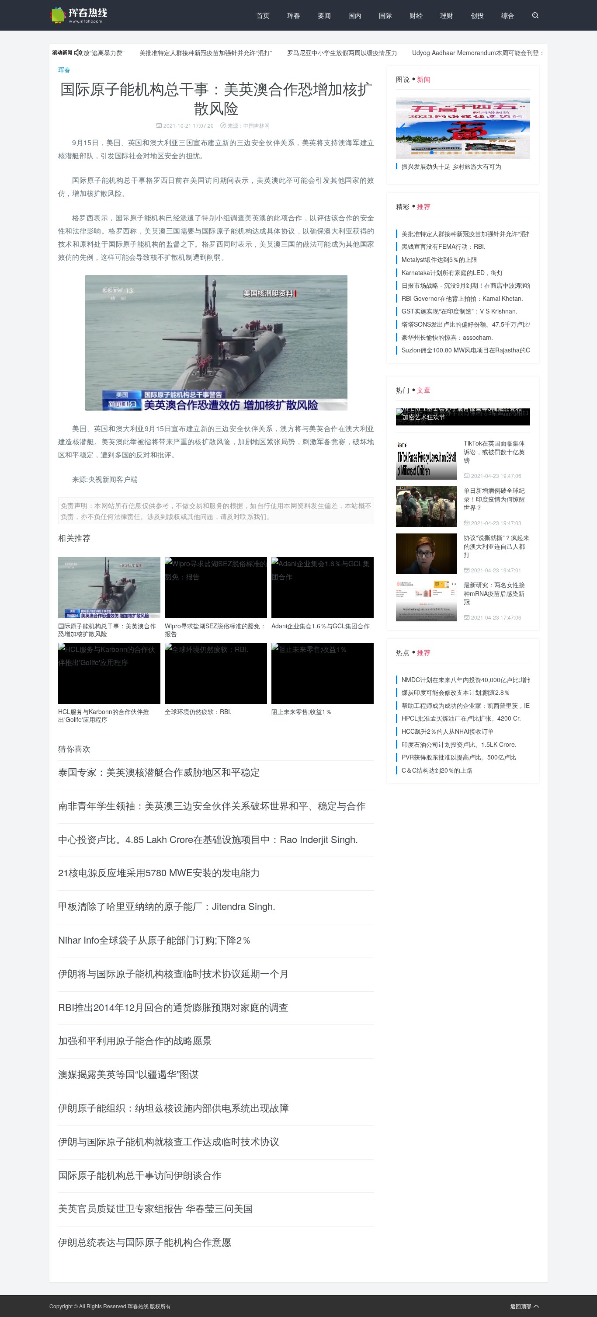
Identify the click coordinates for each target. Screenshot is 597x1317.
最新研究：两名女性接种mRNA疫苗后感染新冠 (494, 593)
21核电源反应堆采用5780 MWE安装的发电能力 (159, 872)
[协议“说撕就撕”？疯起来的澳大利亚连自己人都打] (426, 553)
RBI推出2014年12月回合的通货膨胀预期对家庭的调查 (173, 1007)
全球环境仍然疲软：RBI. (198, 711)
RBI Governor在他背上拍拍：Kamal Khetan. (462, 298)
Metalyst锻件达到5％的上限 (439, 259)
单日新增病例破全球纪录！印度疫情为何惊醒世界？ (494, 499)
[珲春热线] (80, 15)
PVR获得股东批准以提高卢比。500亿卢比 (459, 757)
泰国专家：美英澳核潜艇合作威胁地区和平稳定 (159, 771)
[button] (432, 152)
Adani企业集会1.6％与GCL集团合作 (320, 625)
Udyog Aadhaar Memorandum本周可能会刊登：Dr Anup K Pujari (479, 52)
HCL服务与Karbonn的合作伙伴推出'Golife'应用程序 (103, 715)
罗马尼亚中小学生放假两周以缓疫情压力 (320, 52)
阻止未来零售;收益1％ (301, 711)
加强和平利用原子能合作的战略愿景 (135, 1040)
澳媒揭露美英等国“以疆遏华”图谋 (128, 1073)
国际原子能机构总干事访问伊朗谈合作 (140, 1174)
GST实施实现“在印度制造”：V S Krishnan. (459, 311)
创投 (477, 15)
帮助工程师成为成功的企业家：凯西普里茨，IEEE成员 (476, 705)
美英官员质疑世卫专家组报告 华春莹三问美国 (155, 1208)
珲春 (293, 15)
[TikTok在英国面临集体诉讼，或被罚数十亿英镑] (426, 459)
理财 (446, 15)
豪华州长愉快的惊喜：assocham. (447, 337)
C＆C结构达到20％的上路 (437, 770)
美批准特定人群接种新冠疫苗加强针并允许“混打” (183, 52)
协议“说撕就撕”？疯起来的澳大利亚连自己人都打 (496, 546)
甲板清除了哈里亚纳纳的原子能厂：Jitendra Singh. (166, 906)
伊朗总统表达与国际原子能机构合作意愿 (144, 1241)
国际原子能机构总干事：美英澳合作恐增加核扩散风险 (107, 629)
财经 (416, 15)
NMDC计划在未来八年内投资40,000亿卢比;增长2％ (472, 679)
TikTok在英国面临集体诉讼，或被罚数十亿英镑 (494, 451)
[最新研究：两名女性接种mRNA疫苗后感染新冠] (426, 601)
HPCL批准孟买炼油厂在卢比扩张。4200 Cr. (461, 718)
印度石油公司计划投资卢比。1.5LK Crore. (459, 744)
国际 (385, 15)
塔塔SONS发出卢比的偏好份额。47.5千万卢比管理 (471, 324)
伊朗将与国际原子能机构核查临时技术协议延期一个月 (173, 973)
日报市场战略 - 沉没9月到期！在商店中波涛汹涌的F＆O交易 (484, 285)
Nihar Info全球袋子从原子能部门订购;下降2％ (154, 939)
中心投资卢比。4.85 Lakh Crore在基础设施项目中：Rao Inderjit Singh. (208, 839)
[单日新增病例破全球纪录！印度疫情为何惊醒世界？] (426, 506)
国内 (354, 15)
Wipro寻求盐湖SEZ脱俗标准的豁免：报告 (215, 629)
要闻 (324, 15)
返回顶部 (520, 1306)
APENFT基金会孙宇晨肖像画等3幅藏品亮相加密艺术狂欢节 (462, 412)
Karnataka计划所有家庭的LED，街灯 (452, 272)
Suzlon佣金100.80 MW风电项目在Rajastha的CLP (470, 349)
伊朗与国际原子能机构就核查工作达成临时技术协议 (168, 1141)
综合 (507, 15)
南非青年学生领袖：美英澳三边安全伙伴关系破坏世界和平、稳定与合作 (212, 805)
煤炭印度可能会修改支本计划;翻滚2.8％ (456, 692)
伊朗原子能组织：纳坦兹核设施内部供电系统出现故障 (173, 1107)
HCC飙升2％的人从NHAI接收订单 (448, 731)
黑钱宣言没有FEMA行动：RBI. (444, 246)
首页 (263, 15)
